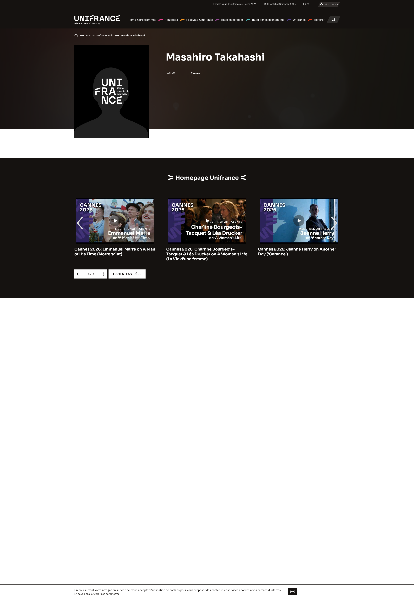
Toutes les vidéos (127, 274)
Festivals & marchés (199, 20)
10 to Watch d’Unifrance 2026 (280, 4)
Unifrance (299, 20)
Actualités (171, 20)
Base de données (232, 20)
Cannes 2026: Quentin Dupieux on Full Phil (296, 252)
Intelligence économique (268, 20)
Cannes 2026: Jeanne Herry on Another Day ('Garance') (205, 252)
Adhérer (319, 20)
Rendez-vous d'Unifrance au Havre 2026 (234, 4)
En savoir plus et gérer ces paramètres (97, 593)
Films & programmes (142, 20)
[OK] (292, 591)
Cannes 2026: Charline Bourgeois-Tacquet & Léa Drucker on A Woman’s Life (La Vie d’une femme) (115, 254)
